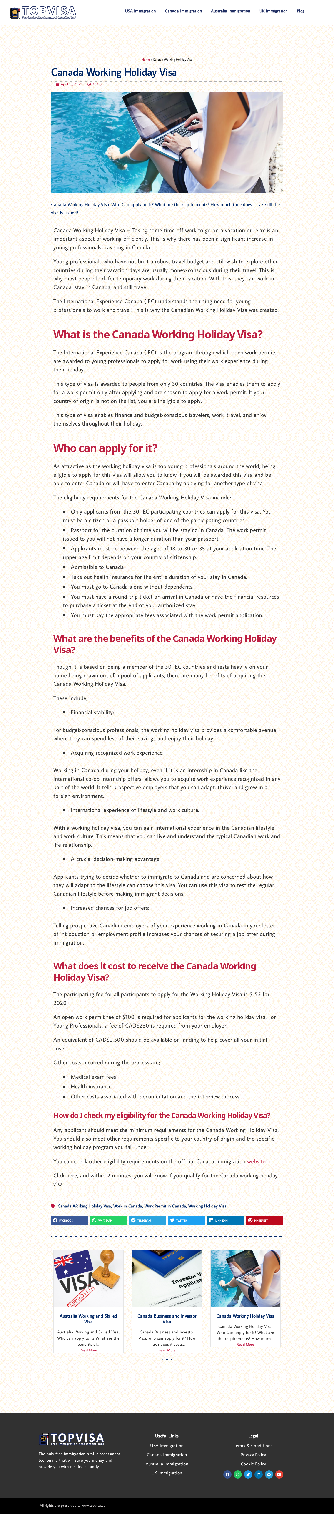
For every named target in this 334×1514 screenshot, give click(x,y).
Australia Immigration (230, 10)
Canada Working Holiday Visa (89, 1316)
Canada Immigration (183, 10)
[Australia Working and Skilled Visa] (167, 1278)
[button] (69, 1220)
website (256, 1161)
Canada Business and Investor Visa (245, 1318)
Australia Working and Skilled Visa (167, 1318)
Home (146, 59)
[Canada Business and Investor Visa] (245, 1278)
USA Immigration (140, 10)
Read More (88, 1344)
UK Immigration (273, 10)
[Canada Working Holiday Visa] (88, 1278)
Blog (300, 10)
